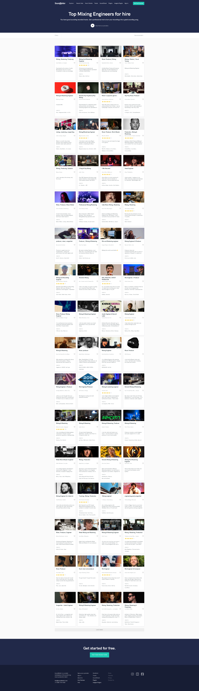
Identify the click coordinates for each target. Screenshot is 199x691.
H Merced (58, 331)
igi (89, 258)
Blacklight (85, 585)
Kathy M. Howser (59, 549)
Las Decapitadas (62, 403)
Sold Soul (87, 76)
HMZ (109, 403)
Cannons (62, 258)
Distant (80, 76)
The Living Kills (92, 514)
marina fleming (115, 622)
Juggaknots (58, 367)
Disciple (126, 440)
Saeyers (116, 221)
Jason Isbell (58, 294)
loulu (135, 258)
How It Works (89, 3)
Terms (109, 673)
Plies (57, 585)
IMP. (87, 185)
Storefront (95, 673)
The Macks (127, 551)
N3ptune (110, 476)
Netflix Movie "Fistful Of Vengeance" (132, 622)
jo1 (79, 185)
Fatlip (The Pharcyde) (83, 478)
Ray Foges (68, 367)
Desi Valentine (91, 478)
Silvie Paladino (116, 185)
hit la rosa (127, 258)
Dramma (58, 440)
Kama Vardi (66, 258)
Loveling (64, 221)
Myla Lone (65, 331)
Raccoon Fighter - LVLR (83, 514)
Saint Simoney (85, 258)
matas (80, 622)
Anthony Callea (105, 185)
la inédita (131, 258)
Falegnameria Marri (63, 112)
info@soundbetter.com (61, 680)
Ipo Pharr (81, 440)
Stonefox (110, 185)
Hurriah (80, 585)
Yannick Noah (136, 294)
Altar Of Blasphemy (66, 476)
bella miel (109, 622)
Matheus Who (127, 331)
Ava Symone (84, 112)
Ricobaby (85, 221)
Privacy (110, 678)
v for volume (68, 149)
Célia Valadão (127, 76)
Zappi (65, 549)
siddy (83, 622)
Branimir (64, 440)
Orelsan (130, 294)
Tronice (112, 403)
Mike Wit (103, 149)
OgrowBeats (136, 331)
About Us (80, 678)
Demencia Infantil (69, 403)
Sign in (126, 3)
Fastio (60, 476)
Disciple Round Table (133, 440)
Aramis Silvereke (91, 585)
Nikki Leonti (85, 440)
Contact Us (111, 680)
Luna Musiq (127, 587)
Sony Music (133, 149)
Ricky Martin (62, 149)
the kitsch (91, 149)
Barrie (109, 585)
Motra (57, 476)
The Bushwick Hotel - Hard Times (86, 513)
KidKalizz (81, 221)
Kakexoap (116, 331)
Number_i (83, 185)
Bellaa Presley (59, 622)
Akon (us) (126, 294)
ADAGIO (63, 367)
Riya (62, 331)
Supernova (81, 331)
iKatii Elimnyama (109, 513)
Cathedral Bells (105, 221)
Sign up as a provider (83, 673)
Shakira (57, 149)
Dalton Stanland (128, 221)
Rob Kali (109, 367)
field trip (113, 585)
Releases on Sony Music (111, 149)
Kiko (57, 112)
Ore (61, 440)
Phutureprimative (135, 549)
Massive (103, 331)
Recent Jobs (79, 3)
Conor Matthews (91, 112)
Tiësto (126, 624)
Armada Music (128, 149)
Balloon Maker (59, 221)
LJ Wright (127, 112)
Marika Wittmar (70, 221)
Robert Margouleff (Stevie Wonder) (86, 476)
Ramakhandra (105, 476)
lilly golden (104, 622)
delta (84, 76)
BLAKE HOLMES (82, 367)
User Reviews (81, 680)
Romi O (57, 258)
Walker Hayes (64, 294)
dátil (57, 403)
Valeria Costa (139, 76)
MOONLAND (104, 367)
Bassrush (139, 440)
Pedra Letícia (133, 76)
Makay (132, 331)
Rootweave (135, 585)
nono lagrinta (104, 403)
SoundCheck (103, 3)
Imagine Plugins (118, 3)
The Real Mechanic (136, 112)
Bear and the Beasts (106, 478)
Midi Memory (111, 221)
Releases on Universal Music (107, 150)
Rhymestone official (110, 331)
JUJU (131, 112)
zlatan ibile (64, 585)
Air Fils (68, 112)
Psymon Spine (105, 585)
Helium (80, 258)
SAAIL (95, 149)
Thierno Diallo (65, 622)
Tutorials (110, 675)
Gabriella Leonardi (128, 585)
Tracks (96, 3)
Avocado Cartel (91, 221)
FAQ (79, 682)
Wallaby (103, 294)
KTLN (80, 112)
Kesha (69, 294)
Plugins (110, 3)
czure (60, 585)
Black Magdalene (128, 549)
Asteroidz (108, 294)
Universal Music (128, 150)
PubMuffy (104, 513)
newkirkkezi (81, 369)
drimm (85, 331)
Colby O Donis (92, 440)
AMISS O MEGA (90, 367)
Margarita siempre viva (83, 149)
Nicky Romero (131, 624)
